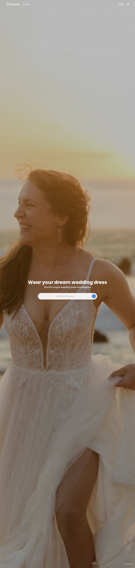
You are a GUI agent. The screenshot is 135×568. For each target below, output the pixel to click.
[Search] (94, 296)
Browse (27, 4)
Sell (121, 4)
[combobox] (67, 296)
